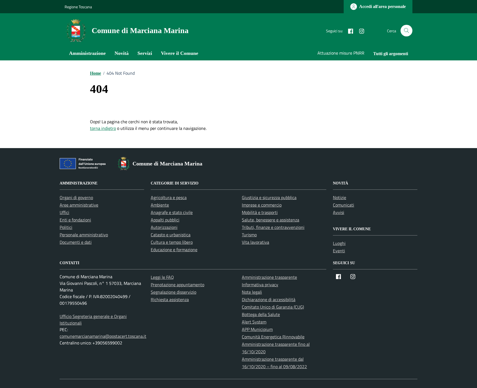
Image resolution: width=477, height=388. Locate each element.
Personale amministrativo (84, 234)
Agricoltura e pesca (169, 197)
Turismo (249, 234)
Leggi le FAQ (162, 277)
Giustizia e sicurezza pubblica (269, 197)
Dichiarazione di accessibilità (268, 299)
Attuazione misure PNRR (340, 53)
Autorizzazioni (164, 227)
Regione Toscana (78, 7)
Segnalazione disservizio (173, 292)
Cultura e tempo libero (172, 242)
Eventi (339, 250)
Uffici (64, 212)
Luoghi (339, 243)
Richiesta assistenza (170, 299)
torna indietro (103, 128)
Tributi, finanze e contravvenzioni (273, 227)
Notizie (339, 197)
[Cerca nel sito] (406, 31)
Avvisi (338, 212)
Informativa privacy (260, 284)
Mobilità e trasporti (260, 212)
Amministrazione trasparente (269, 277)
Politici (66, 227)
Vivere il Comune (179, 53)
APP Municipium (257, 329)
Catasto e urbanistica (170, 234)
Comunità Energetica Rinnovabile (273, 336)
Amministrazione (87, 53)
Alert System (254, 322)
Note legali (252, 292)
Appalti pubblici (165, 219)
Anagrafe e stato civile (172, 212)
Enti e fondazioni (75, 219)
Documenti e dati (76, 242)
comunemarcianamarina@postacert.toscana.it (103, 336)
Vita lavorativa (255, 242)
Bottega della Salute (261, 314)
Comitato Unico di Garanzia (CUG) (273, 307)
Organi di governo (76, 197)
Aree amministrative (79, 205)
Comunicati (343, 205)
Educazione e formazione (174, 249)
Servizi (144, 53)
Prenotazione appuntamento (177, 284)
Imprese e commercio (262, 205)
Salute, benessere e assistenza (270, 219)
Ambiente (160, 205)
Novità (122, 53)
